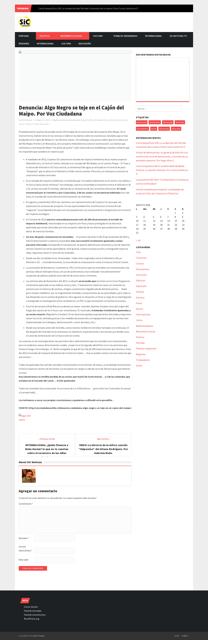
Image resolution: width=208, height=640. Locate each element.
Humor (139, 308)
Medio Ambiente (60, 120)
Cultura (98, 35)
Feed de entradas (32, 610)
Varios (139, 365)
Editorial (140, 280)
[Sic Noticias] (25, 21)
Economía (141, 274)
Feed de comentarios (35, 614)
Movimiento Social (71, 35)
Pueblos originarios (125, 35)
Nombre (24, 538)
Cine (138, 252)
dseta (153, 128)
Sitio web (23, 559)
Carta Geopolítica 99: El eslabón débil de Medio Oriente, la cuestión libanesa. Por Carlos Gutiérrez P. (162, 170)
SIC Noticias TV (178, 35)
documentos (142, 128)
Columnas (141, 257)
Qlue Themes (39, 636)
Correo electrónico (25, 548)
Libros (139, 320)
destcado (179, 122)
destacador (154, 122)
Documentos (142, 269)
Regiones (24, 43)
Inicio (177, 636)
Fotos (139, 303)
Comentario (26, 503)
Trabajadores (143, 359)
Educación (85, 43)
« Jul (138, 240)
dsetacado (164, 128)
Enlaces (140, 291)
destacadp (168, 122)
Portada (24, 35)
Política (44, 35)
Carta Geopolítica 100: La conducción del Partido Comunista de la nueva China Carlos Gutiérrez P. (88, 8)
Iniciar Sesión (31, 606)
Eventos (140, 297)
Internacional (153, 35)
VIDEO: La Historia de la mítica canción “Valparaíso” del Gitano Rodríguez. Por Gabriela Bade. (103, 449)
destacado (44, 124)
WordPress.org (31, 618)
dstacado (176, 128)
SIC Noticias (26, 120)
